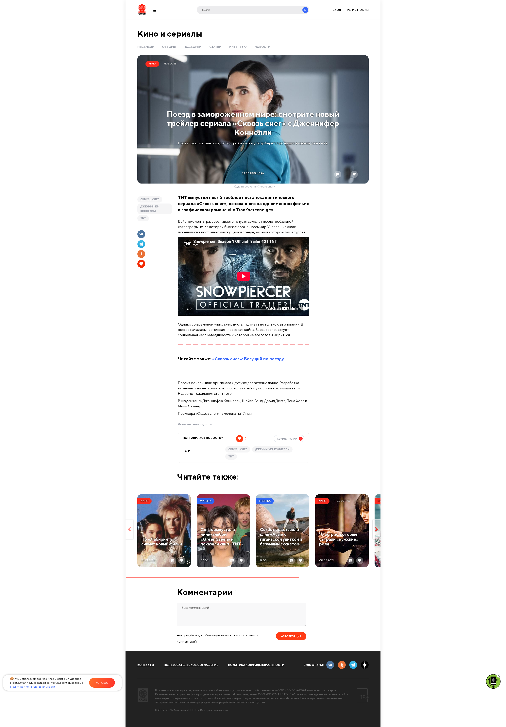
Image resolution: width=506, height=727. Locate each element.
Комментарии (289, 438)
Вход (337, 9)
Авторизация (291, 636)
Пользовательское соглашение (191, 664)
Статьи (215, 46)
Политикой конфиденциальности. (33, 686)
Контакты (145, 664)
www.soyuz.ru (202, 424)
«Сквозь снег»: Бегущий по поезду (248, 358)
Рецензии (145, 46)
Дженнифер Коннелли (149, 209)
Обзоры (169, 46)
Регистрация (358, 9)
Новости (262, 46)
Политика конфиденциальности (256, 664)
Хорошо (102, 683)
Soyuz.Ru (142, 9)
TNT (143, 218)
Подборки (192, 46)
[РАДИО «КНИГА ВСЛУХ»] (493, 681)
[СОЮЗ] (142, 695)
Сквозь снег (149, 199)
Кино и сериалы (169, 33)
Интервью (238, 46)
